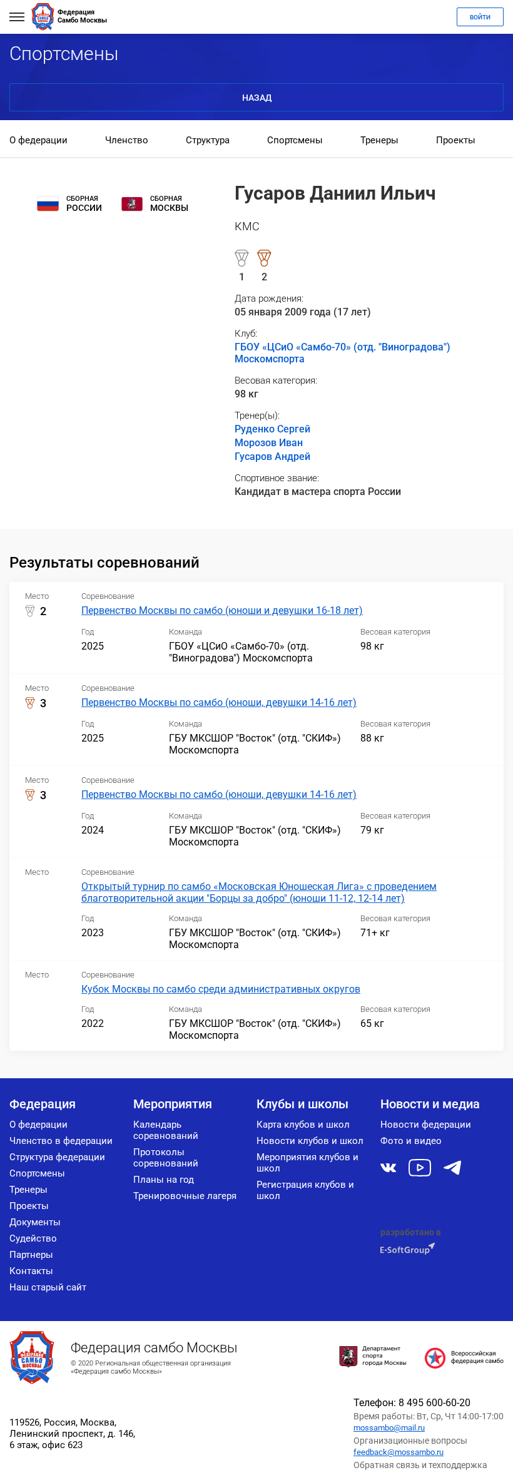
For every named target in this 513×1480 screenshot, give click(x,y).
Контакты (31, 1271)
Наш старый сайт (47, 1287)
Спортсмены (295, 140)
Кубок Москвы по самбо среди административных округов (220, 989)
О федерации (38, 140)
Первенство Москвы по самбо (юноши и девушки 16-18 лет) (222, 610)
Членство (126, 140)
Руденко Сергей (272, 429)
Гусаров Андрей (272, 456)
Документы (35, 1222)
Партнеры (31, 1254)
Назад (257, 98)
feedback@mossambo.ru (398, 1452)
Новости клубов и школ (309, 1140)
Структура (208, 140)
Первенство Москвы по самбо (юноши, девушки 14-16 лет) (219, 702)
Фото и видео (411, 1140)
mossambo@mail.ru (389, 1427)
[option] (38, 141)
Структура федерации (57, 1157)
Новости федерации (425, 1124)
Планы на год (163, 1179)
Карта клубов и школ (303, 1124)
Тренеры (379, 140)
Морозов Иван (269, 443)
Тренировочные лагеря (184, 1196)
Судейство (33, 1238)
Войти (480, 17)
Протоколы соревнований (165, 1157)
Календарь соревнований (165, 1130)
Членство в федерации (61, 1140)
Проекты (455, 140)
